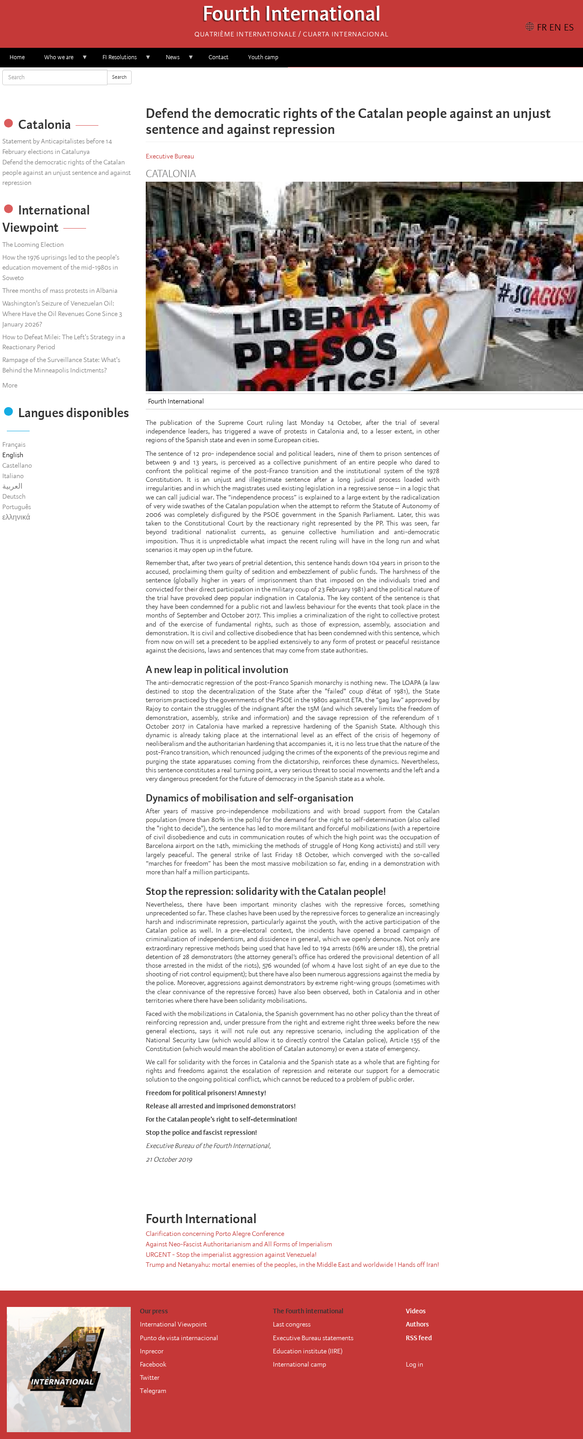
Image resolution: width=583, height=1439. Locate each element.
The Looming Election (33, 244)
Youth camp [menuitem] (263, 57)
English (12, 455)
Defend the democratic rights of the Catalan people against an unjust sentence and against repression (66, 172)
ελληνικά (16, 517)
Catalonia (171, 174)
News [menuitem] (167, 60)
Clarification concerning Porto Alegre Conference (215, 1234)
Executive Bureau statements (313, 1338)
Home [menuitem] (17, 57)
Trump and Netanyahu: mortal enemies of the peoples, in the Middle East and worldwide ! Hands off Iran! (292, 1264)
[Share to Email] (377, 86)
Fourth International (292, 16)
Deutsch (14, 496)
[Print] (396, 1183)
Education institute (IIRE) (308, 1351)
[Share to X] (351, 86)
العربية (12, 486)
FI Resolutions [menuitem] (115, 60)
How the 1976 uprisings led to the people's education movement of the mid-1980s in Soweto (60, 267)
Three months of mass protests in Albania (60, 290)
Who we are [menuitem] (54, 60)
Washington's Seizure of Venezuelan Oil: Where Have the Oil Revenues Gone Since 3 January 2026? (62, 313)
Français (14, 444)
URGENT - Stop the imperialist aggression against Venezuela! (231, 1254)
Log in (414, 1364)
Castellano (17, 465)
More (9, 385)
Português (16, 507)
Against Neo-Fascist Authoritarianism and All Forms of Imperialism (239, 1244)
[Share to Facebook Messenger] (364, 86)
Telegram (153, 1391)
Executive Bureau (170, 156)
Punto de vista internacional (179, 1338)
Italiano (13, 476)
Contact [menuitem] (219, 57)
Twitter (149, 1377)
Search (119, 77)
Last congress (292, 1324)
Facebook (153, 1364)
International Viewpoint (173, 1324)
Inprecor (152, 1351)
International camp (299, 1364)
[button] (389, 86)
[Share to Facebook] (338, 86)
